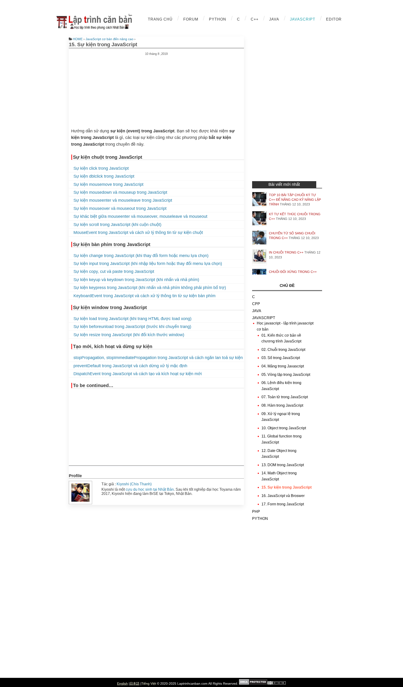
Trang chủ (160, 19)
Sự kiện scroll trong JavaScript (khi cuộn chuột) (117, 224)
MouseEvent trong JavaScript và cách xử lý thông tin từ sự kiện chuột (138, 232)
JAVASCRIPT (263, 318)
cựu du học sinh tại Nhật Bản (150, 489)
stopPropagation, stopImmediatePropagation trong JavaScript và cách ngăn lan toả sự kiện (158, 357)
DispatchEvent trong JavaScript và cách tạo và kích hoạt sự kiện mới (137, 373)
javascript (302, 19)
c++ (254, 19)
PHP (256, 512)
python (217, 19)
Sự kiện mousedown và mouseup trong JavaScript (120, 192)
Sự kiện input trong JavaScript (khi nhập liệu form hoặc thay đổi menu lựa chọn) (147, 263)
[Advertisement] (156, 88)
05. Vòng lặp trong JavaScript (285, 375)
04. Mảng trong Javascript (282, 366)
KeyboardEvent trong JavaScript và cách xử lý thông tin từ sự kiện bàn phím (144, 295)
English (122, 683)
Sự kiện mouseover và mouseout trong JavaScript (120, 208)
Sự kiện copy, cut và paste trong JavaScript (113, 271)
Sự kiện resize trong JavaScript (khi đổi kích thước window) (128, 334)
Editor (334, 19)
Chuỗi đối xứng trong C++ (293, 272)
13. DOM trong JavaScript (282, 465)
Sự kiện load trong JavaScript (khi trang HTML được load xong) (132, 318)
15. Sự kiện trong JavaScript (286, 487)
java (274, 19)
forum (190, 19)
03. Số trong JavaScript (280, 358)
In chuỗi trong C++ (286, 252)
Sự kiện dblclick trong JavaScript (103, 176)
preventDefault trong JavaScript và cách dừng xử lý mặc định (130, 365)
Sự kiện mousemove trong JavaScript (108, 184)
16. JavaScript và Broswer (283, 496)
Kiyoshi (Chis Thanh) (134, 484)
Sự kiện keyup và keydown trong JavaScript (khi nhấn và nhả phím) (136, 279)
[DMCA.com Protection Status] (253, 683)
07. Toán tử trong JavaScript (284, 397)
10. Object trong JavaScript (283, 428)
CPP (256, 304)
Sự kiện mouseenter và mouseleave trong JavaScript (122, 200)
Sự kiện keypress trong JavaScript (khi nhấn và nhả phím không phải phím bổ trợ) (149, 287)
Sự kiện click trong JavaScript (101, 168)
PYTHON (260, 519)
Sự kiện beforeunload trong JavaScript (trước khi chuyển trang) (132, 326)
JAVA (256, 311)
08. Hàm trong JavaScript (282, 405)
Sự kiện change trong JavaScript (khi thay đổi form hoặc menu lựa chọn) (140, 255)
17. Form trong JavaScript (282, 504)
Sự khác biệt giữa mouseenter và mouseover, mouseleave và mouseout (140, 216)
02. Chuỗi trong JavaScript (283, 350)
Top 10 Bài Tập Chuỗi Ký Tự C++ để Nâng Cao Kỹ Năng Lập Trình (295, 199)
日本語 (134, 683)
